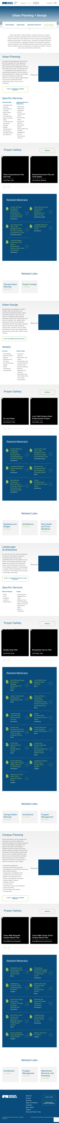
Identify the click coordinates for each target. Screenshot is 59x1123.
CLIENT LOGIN (49, 1097)
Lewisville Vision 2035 (40, 177)
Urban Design (21, 25)
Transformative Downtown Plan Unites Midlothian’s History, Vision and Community (17, 245)
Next (9, 186)
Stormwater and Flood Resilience (46, 526)
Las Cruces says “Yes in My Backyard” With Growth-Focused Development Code (17, 228)
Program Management (47, 815)
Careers (28, 1098)
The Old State (40, 1117)
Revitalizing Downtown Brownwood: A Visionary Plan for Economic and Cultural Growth (16, 485)
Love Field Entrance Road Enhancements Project (13, 417)
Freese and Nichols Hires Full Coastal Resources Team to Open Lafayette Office (17, 731)
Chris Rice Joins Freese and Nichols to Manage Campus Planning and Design (16, 1020)
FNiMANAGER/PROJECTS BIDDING (49, 1103)
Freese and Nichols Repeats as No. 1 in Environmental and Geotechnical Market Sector (41, 748)
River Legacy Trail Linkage (42, 650)
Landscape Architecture (34, 25)
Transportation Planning (10, 285)
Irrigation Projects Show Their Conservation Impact (40, 764)
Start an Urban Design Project (14, 338)
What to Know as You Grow (40, 1034)
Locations (50, 3)
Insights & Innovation (36, 3)
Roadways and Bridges (10, 525)
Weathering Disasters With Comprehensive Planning (16, 986)
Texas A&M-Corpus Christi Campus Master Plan (13, 937)
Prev (4, 186)
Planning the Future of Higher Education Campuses (40, 1002)
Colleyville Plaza (38, 418)
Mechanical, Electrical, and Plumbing (47, 1073)
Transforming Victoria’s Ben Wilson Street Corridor (15, 716)
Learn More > (7, 289)
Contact (28, 1109)
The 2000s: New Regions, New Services (40, 682)
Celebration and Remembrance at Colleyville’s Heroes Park (16, 971)
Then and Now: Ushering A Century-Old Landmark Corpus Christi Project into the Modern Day (41, 701)
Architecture (27, 524)
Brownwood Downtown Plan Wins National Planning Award (40, 469)
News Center (30, 1107)
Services (28, 1100)
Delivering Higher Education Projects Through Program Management (16, 1003)
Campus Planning (49, 25)
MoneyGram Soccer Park (13, 650)
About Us (29, 1096)
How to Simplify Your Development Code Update (17, 1035)
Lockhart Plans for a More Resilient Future (41, 227)
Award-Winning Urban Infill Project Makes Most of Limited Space (17, 764)
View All (47, 150)
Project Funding (29, 284)
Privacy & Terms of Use (33, 1112)
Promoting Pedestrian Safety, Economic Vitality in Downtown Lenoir (40, 972)
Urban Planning (9, 25)
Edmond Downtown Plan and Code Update (14, 176)
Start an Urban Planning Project (15, 89)
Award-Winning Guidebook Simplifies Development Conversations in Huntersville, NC (16, 212)
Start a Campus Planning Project (15, 898)
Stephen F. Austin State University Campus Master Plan (42, 935)
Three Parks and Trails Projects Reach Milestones (40, 729)
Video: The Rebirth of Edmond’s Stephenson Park (17, 698)
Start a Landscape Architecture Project (15, 579)
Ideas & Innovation (32, 1102)
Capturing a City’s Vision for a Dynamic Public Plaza (16, 777)
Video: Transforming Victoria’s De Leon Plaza (40, 483)
